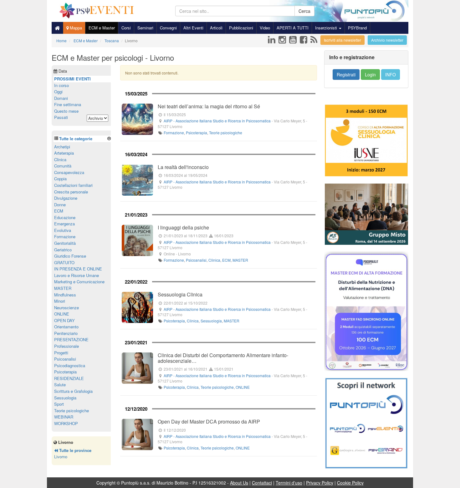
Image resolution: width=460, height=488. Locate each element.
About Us (239, 483)
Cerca (304, 11)
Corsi (126, 28)
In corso (61, 85)
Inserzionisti (326, 28)
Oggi (58, 92)
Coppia (60, 179)
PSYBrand (357, 28)
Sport (59, 404)
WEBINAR (63, 417)
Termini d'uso (289, 483)
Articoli (216, 28)
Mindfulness (65, 295)
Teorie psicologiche (225, 132)
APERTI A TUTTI (293, 28)
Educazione (64, 217)
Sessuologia (211, 320)
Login (370, 74)
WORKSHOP (66, 423)
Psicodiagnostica (69, 365)
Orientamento (66, 327)
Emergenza (64, 224)
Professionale (66, 346)
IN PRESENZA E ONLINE (78, 269)
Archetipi (62, 147)
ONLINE (243, 387)
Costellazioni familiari (73, 185)
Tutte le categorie (75, 138)
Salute (60, 385)
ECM (226, 260)
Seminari (145, 28)
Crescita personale (71, 192)
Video (265, 28)
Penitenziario (66, 333)
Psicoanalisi (196, 260)
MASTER (240, 260)
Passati (61, 117)
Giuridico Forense (70, 256)
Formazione (174, 132)
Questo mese (66, 111)
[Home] (57, 28)
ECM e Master (102, 28)
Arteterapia (64, 153)
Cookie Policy (350, 483)
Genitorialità (65, 243)
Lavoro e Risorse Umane (76, 275)
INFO (390, 74)
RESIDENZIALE (69, 378)
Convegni (168, 28)
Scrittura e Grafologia (73, 391)
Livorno (60, 457)
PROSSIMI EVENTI (72, 79)
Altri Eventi (193, 28)
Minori (59, 301)
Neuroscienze (66, 308)
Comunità (62, 166)
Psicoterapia (196, 132)
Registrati (346, 74)
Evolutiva (62, 230)
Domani (61, 98)
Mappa (75, 28)
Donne (60, 205)
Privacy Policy (319, 483)
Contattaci (262, 483)
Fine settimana (67, 104)
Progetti (61, 353)
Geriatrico (63, 250)
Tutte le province (74, 450)
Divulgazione (65, 198)
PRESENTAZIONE (71, 339)
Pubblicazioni (241, 28)
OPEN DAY (64, 320)
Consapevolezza (69, 172)
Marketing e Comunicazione (79, 282)
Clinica (214, 260)
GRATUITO (64, 262)
